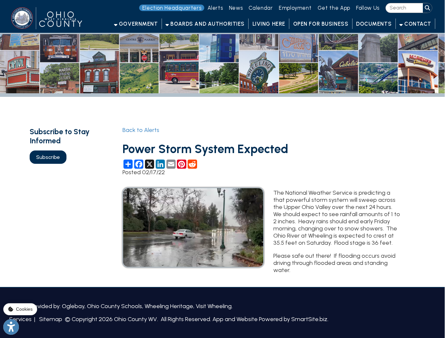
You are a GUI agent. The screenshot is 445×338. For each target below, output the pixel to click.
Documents (374, 23)
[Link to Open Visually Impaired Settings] (11, 327)
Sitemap (50, 319)
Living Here (268, 23)
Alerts (215, 8)
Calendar (261, 8)
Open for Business (321, 23)
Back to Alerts (140, 130)
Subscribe (48, 157)
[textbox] (404, 7)
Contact (417, 23)
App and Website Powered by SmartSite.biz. (270, 319)
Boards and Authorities (207, 23)
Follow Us (368, 8)
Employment (295, 8)
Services (20, 319)
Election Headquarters (172, 8)
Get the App (334, 8)
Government (137, 23)
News (236, 8)
